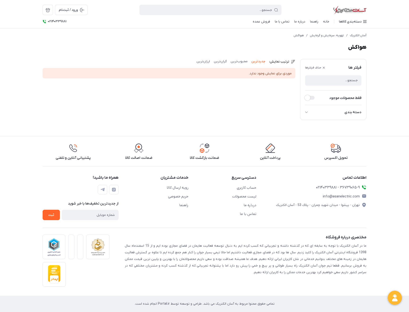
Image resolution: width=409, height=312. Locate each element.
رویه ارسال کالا (177, 187)
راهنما (183, 205)
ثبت (51, 215)
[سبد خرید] (48, 10)
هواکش (298, 35)
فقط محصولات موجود (345, 98)
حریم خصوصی (178, 196)
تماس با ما (248, 214)
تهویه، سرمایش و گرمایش (327, 35)
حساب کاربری (246, 187)
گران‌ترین (220, 61)
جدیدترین (258, 61)
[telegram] (102, 189)
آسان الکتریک (358, 35)
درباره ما (250, 205)
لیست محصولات (244, 196)
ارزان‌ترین (203, 61)
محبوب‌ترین (239, 61)
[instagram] (114, 189)
